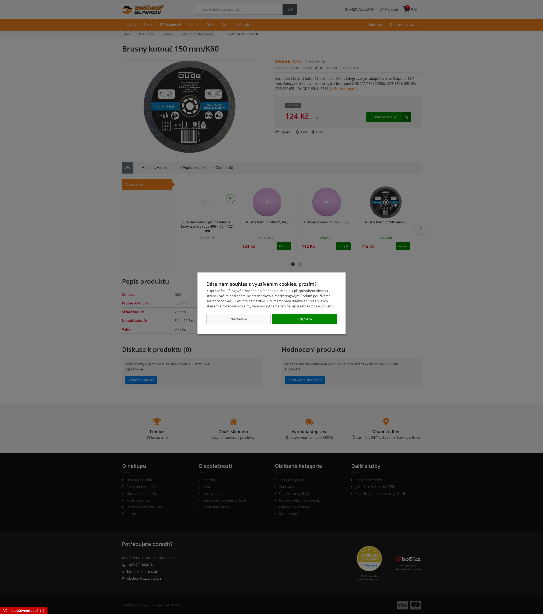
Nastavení (238, 319)
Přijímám (304, 319)
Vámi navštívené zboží (21, 610)
